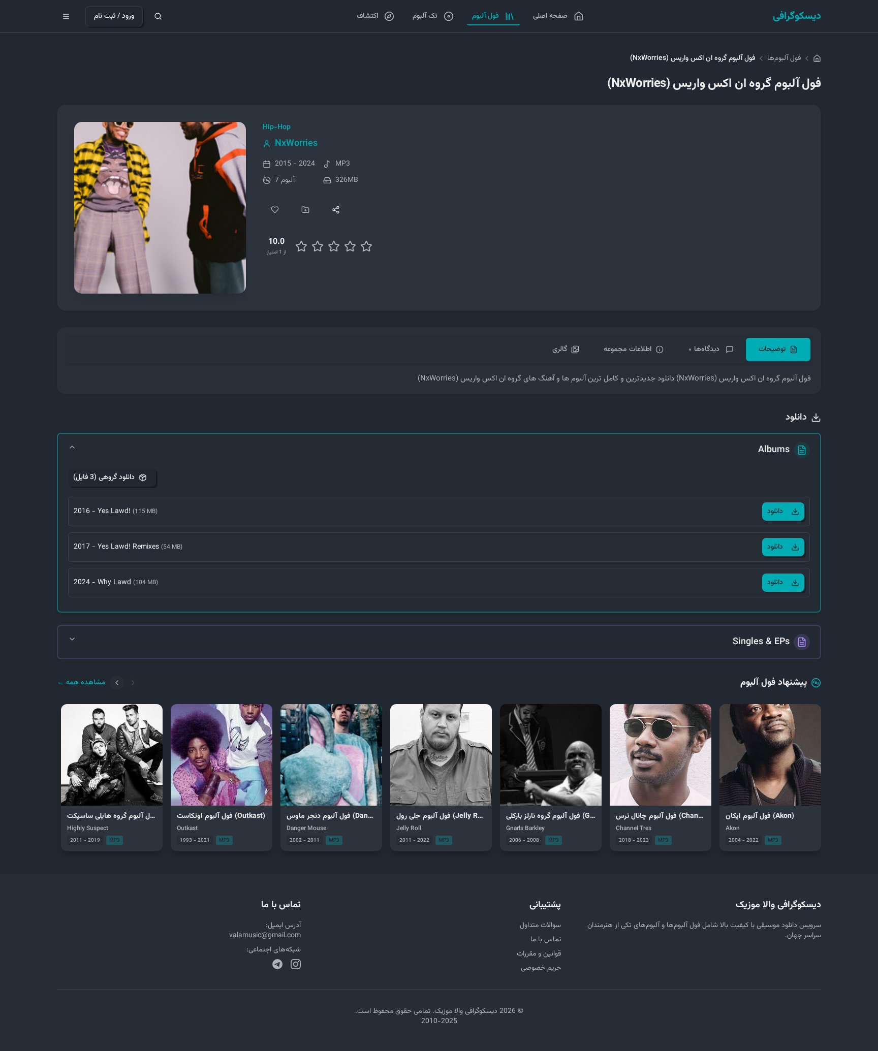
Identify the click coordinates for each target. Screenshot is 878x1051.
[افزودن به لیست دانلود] (305, 210)
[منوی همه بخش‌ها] (66, 16)
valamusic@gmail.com (265, 935)
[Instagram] (296, 964)
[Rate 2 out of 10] (301, 246)
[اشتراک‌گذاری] (336, 210)
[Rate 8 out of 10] (350, 246)
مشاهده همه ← (81, 683)
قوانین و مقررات (539, 954)
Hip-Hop (277, 127)
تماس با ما (545, 939)
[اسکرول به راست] (133, 683)
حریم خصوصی (541, 968)
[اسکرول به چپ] (117, 683)
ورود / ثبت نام (114, 16)
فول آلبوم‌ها (784, 58)
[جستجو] (158, 16)
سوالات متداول (540, 925)
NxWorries (296, 144)
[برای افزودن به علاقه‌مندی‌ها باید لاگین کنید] (275, 210)
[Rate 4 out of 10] (317, 246)
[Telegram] (277, 964)
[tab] (778, 349)
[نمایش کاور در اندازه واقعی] (160, 207)
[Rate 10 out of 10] (366, 246)
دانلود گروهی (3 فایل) (104, 477)
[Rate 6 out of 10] (334, 246)
